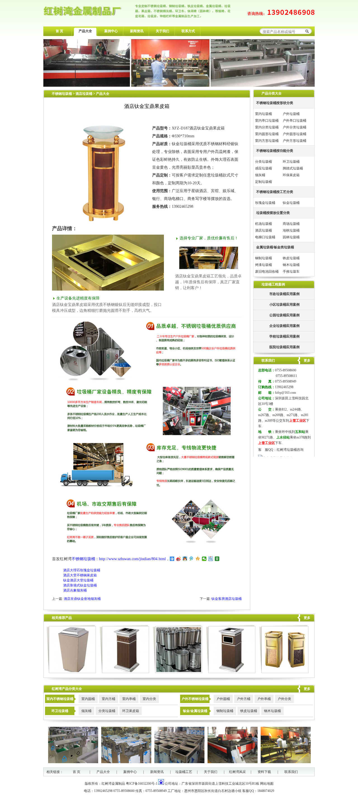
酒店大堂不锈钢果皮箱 (80, 575)
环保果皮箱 (291, 175)
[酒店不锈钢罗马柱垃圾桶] (230, 672)
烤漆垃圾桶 (263, 265)
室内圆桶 (88, 699)
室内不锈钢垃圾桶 (59, 699)
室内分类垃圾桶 (267, 127)
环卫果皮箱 (130, 711)
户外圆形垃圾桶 (294, 134)
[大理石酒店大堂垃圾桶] (71, 672)
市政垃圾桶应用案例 (284, 294)
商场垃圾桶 (291, 224)
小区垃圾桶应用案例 (284, 304)
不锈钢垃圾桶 (62, 94)
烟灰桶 (260, 175)
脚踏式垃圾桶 (293, 168)
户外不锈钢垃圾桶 (195, 699)
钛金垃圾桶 (291, 203)
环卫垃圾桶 (291, 162)
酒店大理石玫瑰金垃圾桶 (81, 570)
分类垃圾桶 (263, 162)
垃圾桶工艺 (183, 772)
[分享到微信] (204, 559)
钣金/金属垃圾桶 (195, 711)
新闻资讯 (136, 31)
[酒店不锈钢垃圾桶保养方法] (177, 672)
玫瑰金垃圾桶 (265, 203)
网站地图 (267, 784)
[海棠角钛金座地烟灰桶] (283, 672)
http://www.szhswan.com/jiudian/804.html (132, 559)
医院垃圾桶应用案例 (284, 347)
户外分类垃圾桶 (294, 127)
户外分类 (284, 699)
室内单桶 (129, 699)
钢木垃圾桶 (291, 265)
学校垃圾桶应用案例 (284, 336)
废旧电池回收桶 (267, 271)
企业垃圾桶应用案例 (284, 326)
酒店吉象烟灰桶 (75, 590)
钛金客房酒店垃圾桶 (226, 599)
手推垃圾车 (291, 271)
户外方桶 (243, 699)
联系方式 (188, 31)
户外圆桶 (223, 699)
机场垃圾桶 (263, 224)
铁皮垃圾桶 (291, 258)
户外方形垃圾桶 (294, 141)
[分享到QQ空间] (198, 559)
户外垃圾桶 (291, 114)
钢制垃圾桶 (263, 258)
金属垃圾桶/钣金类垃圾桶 (275, 247)
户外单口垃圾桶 (294, 120)
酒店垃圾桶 (84, 94)
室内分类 (149, 699)
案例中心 (111, 31)
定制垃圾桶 (263, 182)
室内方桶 (108, 699)
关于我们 (162, 31)
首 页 (59, 31)
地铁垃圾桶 (291, 230)
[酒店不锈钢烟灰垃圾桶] (124, 672)
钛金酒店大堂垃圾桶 (78, 580)
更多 (307, 618)
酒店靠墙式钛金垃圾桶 (80, 585)
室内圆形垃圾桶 (267, 134)
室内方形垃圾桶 (267, 141)
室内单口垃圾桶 (267, 120)
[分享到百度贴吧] (210, 559)
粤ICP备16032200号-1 (141, 784)
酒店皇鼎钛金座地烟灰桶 (82, 599)
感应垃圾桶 (263, 168)
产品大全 (85, 31)
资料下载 (264, 772)
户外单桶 (264, 699)
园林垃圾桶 (291, 237)
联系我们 (291, 772)
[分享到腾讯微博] (191, 559)
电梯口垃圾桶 (265, 237)
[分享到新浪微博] (178, 559)
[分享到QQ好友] (185, 559)
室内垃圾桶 (263, 114)
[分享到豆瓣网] (217, 559)
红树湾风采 (237, 772)
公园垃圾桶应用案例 (284, 315)
